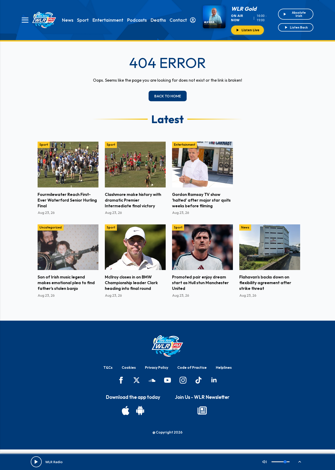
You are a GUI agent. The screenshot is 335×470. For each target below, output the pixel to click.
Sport (83, 20)
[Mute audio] (265, 462)
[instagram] (183, 380)
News (67, 20)
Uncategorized (50, 227)
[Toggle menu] (25, 20)
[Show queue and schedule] (299, 461)
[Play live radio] (36, 461)
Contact (178, 20)
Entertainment (107, 20)
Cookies (129, 367)
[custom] (152, 380)
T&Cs (108, 367)
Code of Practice (192, 367)
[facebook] (121, 380)
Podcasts (137, 20)
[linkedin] (214, 380)
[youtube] (167, 380)
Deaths (158, 20)
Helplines (224, 367)
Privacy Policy (156, 367)
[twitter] (136, 380)
